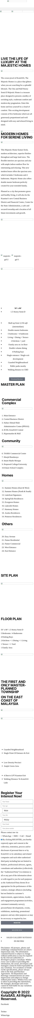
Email (28, 836)
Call (22, 836)
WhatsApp (7, 836)
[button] (17, 8)
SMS (16, 836)
